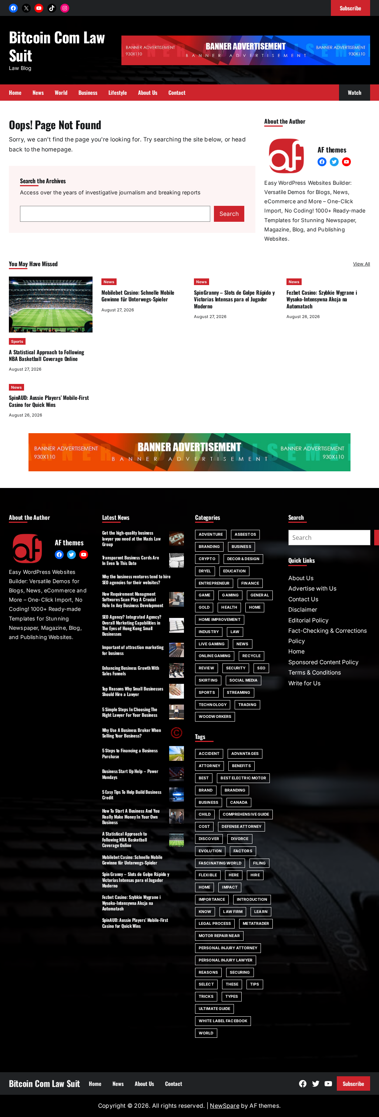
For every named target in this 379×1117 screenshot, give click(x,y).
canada (239, 802)
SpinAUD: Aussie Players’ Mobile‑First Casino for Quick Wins (49, 401)
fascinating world (220, 863)
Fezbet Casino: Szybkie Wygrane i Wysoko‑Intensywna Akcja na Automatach (321, 299)
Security (236, 668)
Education (234, 571)
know (205, 911)
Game (204, 595)
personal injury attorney (228, 948)
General (260, 595)
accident (209, 753)
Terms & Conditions (314, 672)
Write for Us (304, 683)
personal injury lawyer (225, 960)
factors (243, 851)
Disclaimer (302, 609)
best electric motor (243, 778)
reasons (208, 972)
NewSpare (224, 1105)
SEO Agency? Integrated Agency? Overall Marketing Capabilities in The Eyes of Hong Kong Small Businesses (131, 625)
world (206, 1033)
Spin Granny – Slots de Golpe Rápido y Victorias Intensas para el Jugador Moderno (234, 299)
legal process (215, 923)
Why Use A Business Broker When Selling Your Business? (131, 733)
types (231, 996)
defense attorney (241, 826)
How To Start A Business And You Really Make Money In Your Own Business (131, 816)
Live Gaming (212, 644)
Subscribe (353, 1083)
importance (212, 899)
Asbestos (245, 534)
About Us (300, 578)
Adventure (211, 534)
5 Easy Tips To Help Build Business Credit (131, 794)
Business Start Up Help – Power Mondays (130, 774)
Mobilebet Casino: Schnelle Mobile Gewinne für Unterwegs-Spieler (137, 295)
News (109, 282)
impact (230, 887)
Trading (247, 704)
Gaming (230, 595)
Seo (261, 668)
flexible (208, 875)
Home (255, 607)
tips (254, 984)
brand (206, 790)
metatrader (256, 923)
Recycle (251, 655)
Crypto (207, 558)
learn (261, 911)
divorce (240, 838)
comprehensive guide (246, 814)
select (206, 984)
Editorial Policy (308, 620)
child (205, 814)
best (204, 778)
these (232, 984)
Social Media (243, 680)
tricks (206, 996)
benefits (241, 765)
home (204, 887)
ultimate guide (214, 1008)
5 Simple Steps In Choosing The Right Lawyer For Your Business (129, 712)
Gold (204, 607)
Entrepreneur (214, 583)
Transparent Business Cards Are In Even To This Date (130, 560)
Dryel (205, 571)
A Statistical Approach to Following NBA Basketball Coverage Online (46, 355)
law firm (232, 911)
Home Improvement (220, 619)
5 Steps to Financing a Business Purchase (130, 753)
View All (361, 264)
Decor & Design (243, 558)
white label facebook (223, 1021)
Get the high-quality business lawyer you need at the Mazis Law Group (131, 538)
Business (241, 546)
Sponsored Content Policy (323, 662)
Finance (250, 583)
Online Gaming (215, 655)
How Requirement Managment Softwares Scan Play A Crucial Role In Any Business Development (132, 599)
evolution (210, 851)
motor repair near (219, 935)
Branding (209, 546)
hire (255, 875)
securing (240, 972)
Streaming (239, 692)
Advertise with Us (312, 588)
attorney (209, 765)
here (234, 875)
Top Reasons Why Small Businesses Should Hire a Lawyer (132, 691)
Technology (213, 704)
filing (259, 863)
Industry (209, 631)
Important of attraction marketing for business (133, 650)
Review (206, 668)
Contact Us (303, 599)
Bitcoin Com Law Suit (57, 45)
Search (229, 213)
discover (209, 838)
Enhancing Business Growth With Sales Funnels (130, 670)
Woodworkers (215, 716)
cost (204, 826)
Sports (17, 341)
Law (235, 631)
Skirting (208, 680)
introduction (252, 899)
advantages (245, 753)
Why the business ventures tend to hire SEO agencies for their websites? (136, 579)
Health (229, 607)
